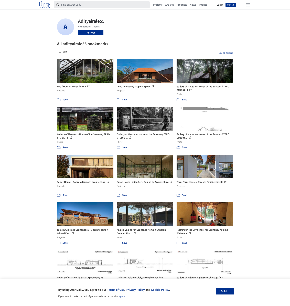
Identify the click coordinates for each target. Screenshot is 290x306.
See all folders (226, 53)
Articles (169, 5)
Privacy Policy (135, 290)
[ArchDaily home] (44, 4)
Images (203, 5)
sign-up (122, 296)
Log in (220, 5)
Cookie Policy (160, 290)
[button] (63, 52)
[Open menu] (248, 4)
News (193, 5)
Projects (158, 5)
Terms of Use (115, 290)
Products (182, 5)
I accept (225, 291)
